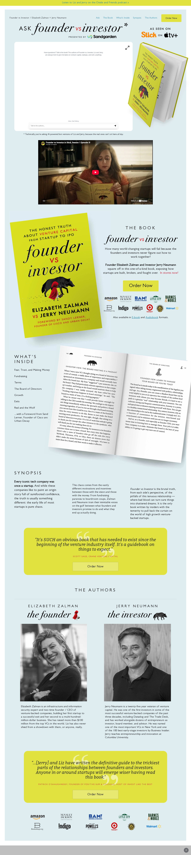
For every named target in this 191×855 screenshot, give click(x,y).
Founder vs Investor (38, 18)
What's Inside (123, 18)
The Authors (151, 18)
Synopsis (137, 18)
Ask (98, 18)
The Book (108, 18)
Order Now (171, 18)
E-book (136, 317)
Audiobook (152, 317)
